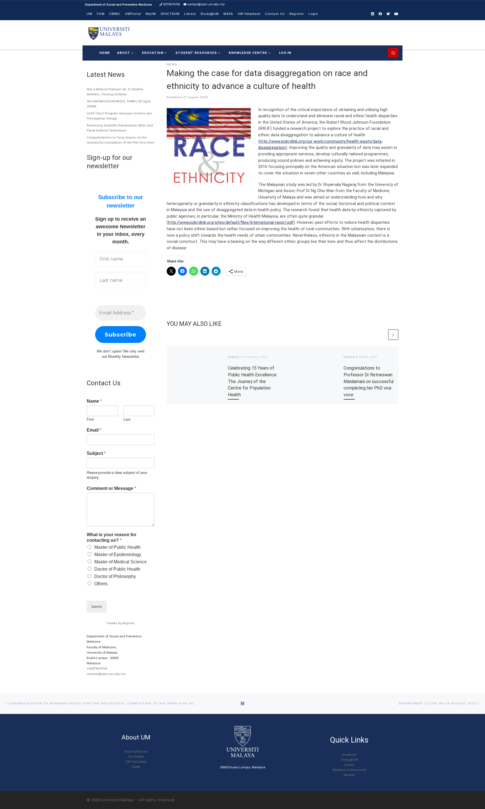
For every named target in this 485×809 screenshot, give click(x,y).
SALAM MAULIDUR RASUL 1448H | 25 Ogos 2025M (119, 103)
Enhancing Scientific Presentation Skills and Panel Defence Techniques (120, 127)
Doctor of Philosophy (115, 576)
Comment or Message (111, 488)
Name (94, 401)
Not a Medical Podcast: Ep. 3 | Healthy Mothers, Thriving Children (115, 91)
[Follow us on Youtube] (396, 14)
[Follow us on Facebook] (380, 14)
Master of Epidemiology (117, 554)
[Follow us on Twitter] (388, 14)
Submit (96, 607)
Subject (96, 453)
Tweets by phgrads (120, 623)
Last (127, 419)
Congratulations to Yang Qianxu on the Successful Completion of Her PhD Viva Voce (120, 139)
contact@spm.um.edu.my (106, 674)
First (90, 419)
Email (94, 430)
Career (135, 767)
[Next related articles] (393, 334)
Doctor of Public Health (117, 569)
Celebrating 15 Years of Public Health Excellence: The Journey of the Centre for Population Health (252, 381)
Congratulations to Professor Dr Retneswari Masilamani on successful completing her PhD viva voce (369, 381)
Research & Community (349, 770)
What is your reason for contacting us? (111, 537)
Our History (136, 757)
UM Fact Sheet (136, 762)
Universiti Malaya (117, 800)
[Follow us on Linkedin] (372, 14)
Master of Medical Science (120, 561)
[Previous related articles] (382, 334)
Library (349, 765)
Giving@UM (349, 760)
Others (100, 583)
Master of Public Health (117, 547)
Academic (349, 755)
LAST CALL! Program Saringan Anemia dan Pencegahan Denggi (119, 115)
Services (349, 775)
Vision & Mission (136, 751)
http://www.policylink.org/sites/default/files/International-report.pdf (231, 222)
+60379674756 (97, 668)
